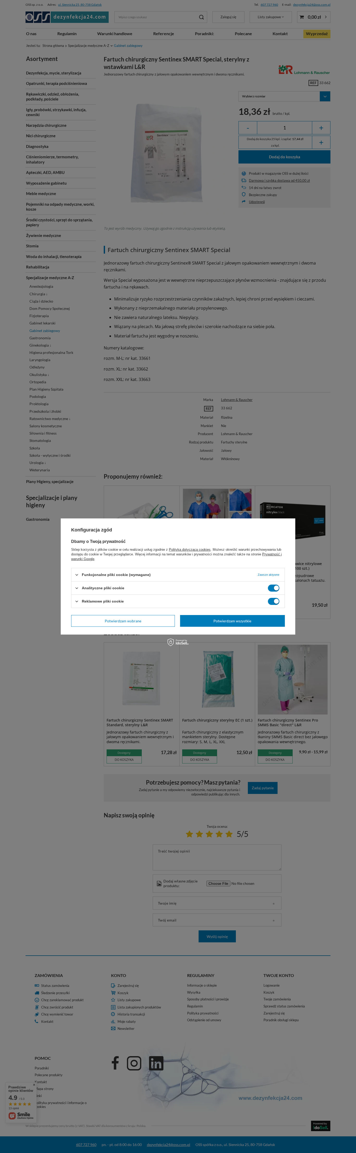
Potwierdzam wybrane (123, 620)
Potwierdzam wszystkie (232, 620)
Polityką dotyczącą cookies (190, 550)
